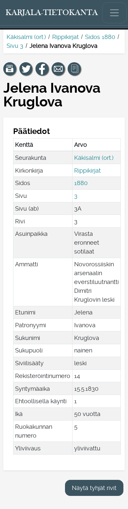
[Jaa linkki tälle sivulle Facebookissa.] (42, 68)
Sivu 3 (15, 45)
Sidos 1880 (100, 36)
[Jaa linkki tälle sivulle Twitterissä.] (25, 68)
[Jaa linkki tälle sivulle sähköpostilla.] (58, 68)
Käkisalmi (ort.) (26, 36)
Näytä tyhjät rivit (94, 487)
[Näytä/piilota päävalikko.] (114, 12)
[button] (9, 68)
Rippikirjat (65, 36)
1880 (81, 182)
